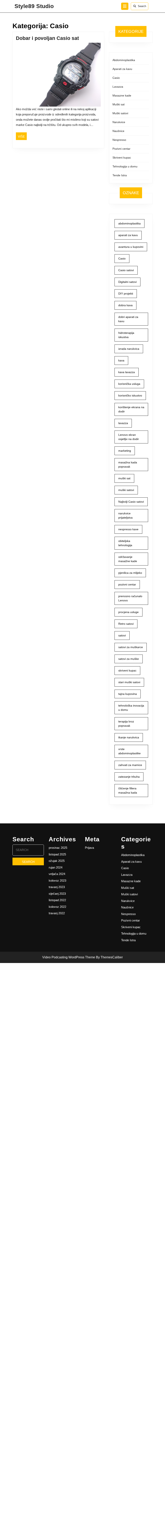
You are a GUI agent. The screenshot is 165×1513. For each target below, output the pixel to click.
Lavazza (117, 86)
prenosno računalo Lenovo (130, 598)
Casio (116, 77)
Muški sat (118, 104)
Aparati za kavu (122, 69)
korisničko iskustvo (130, 395)
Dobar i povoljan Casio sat (47, 38)
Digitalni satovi (127, 281)
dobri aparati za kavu (128, 319)
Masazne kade (121, 95)
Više (22, 136)
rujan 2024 (55, 867)
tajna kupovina (127, 693)
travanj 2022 (57, 913)
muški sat (124, 478)
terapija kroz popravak (126, 723)
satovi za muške (128, 658)
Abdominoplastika (123, 60)
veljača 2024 (57, 874)
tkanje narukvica (128, 737)
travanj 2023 (57, 887)
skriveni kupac (127, 670)
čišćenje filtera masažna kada (127, 790)
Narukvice (118, 122)
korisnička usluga (129, 383)
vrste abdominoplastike (129, 751)
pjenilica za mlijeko (130, 572)
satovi (122, 635)
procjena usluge (128, 612)
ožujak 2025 (57, 860)
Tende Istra (119, 175)
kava (121, 360)
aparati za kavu (128, 235)
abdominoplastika (129, 223)
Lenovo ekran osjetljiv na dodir (128, 437)
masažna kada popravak (127, 464)
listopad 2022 (57, 900)
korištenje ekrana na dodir (131, 409)
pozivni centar (127, 584)
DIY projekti (125, 293)
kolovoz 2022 (57, 906)
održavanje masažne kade (127, 559)
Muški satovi (120, 113)
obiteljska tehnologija (125, 543)
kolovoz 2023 (57, 880)
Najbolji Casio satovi (131, 501)
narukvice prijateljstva (125, 515)
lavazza (123, 423)
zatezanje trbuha (129, 776)
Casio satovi (126, 270)
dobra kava (125, 305)
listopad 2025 (57, 854)
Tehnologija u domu (124, 166)
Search (142, 6)
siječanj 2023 (57, 893)
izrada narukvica (128, 348)
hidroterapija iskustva (126, 335)
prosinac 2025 (58, 847)
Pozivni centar (121, 148)
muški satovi (126, 490)
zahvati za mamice (130, 765)
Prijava (89, 847)
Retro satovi (126, 623)
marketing (124, 450)
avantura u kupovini (130, 246)
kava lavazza (126, 372)
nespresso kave (128, 529)
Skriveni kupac (121, 157)
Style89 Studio (34, 6)
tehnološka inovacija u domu (131, 707)
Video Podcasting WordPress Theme (68, 957)
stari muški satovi (129, 682)
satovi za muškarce (130, 647)
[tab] (124, 6)
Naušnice (118, 131)
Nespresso (119, 139)
